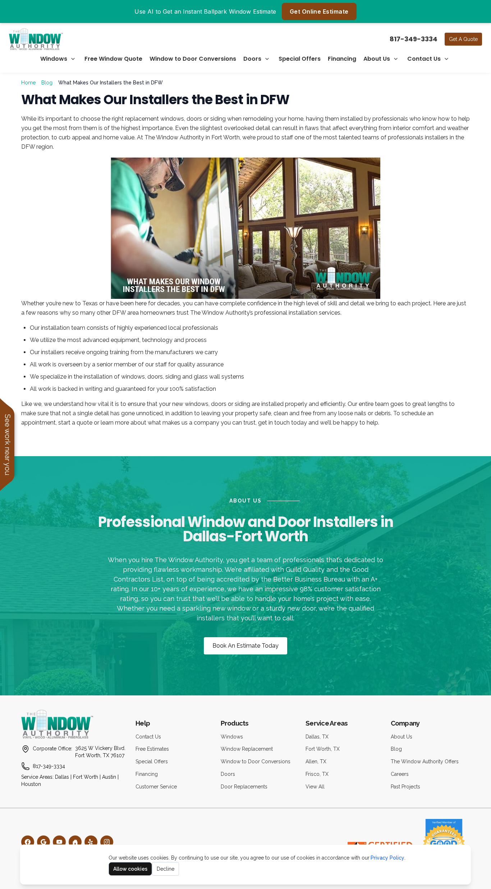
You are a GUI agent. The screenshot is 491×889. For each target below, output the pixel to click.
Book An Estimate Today (245, 645)
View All (315, 787)
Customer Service (156, 787)
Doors (252, 59)
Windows (53, 59)
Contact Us (424, 59)
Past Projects (405, 787)
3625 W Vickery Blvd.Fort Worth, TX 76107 (100, 751)
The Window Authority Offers (425, 761)
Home (28, 82)
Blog (46, 82)
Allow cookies (130, 869)
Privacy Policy (387, 858)
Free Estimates (152, 749)
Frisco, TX (317, 774)
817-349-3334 (413, 38)
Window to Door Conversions (193, 59)
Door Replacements (244, 787)
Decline (165, 869)
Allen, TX (316, 761)
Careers (400, 774)
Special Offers (300, 59)
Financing (342, 59)
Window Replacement (247, 749)
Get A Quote (463, 39)
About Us (376, 59)
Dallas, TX (317, 737)
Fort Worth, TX (323, 749)
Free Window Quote (113, 59)
